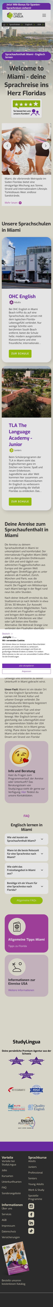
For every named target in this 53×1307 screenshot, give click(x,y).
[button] (7, 634)
